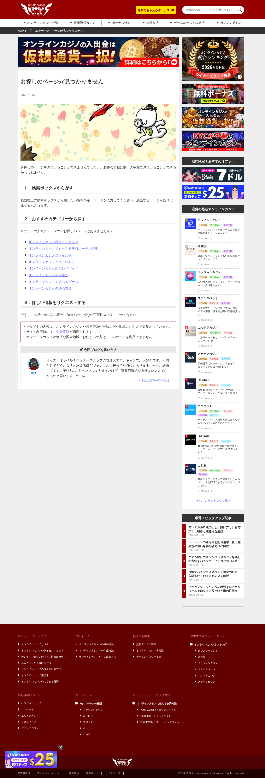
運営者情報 (24, 773)
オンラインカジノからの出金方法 (97, 656)
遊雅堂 (201, 657)
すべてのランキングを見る (213, 500)
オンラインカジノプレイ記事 (50, 255)
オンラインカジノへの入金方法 (96, 650)
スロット (88, 722)
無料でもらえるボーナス (154, 10)
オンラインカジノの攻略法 (48, 275)
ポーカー (88, 728)
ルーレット (89, 715)
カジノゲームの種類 (91, 703)
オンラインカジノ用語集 (35, 675)
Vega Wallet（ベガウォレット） (158, 709)
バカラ (86, 734)
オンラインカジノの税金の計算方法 (41, 669)
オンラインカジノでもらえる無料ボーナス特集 (63, 248)
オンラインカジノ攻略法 (150, 650)
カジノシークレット (209, 650)
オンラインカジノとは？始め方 (52, 262)
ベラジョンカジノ (208, 663)
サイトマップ (112, 773)
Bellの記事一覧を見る (156, 380)
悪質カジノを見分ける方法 (36, 663)
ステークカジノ (206, 681)
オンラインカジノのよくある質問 (40, 681)
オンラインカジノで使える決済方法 (157, 703)
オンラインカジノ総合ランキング (53, 242)
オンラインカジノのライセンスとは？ (43, 650)
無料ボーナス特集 (146, 644)
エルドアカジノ (206, 675)
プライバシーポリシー (49, 773)
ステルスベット (206, 669)
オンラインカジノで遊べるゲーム (53, 281)
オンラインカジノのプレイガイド (53, 268)
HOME (22, 30)
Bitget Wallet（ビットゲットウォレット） (164, 722)
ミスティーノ (29, 721)
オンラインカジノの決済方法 (50, 288)
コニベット (28, 709)
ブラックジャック (93, 709)
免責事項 (62, 332)
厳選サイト (92, 773)
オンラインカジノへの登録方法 (96, 644)
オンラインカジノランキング (211, 644)
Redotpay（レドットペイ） (156, 715)
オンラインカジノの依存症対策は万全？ (44, 656)
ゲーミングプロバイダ (149, 656)
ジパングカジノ (30, 728)
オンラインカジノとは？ (35, 644)
